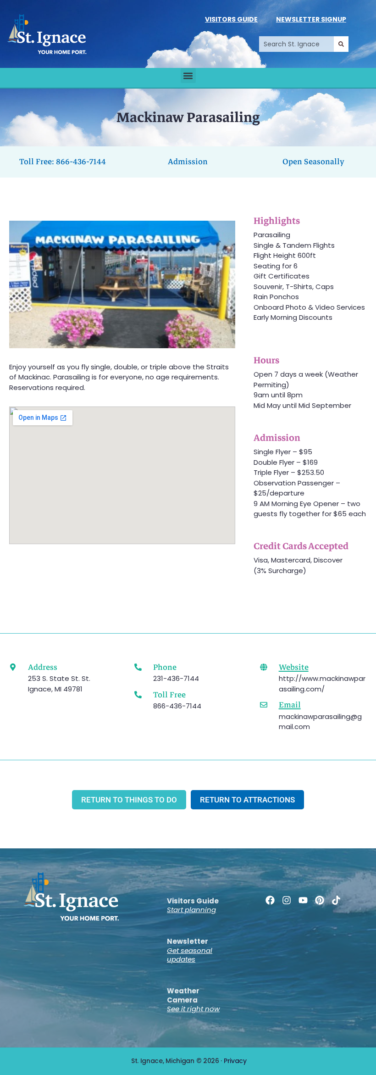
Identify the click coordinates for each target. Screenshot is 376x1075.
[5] (141, 340)
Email (290, 705)
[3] (122, 340)
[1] (103, 340)
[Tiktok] (336, 900)
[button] (188, 75)
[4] (132, 340)
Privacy (235, 1060)
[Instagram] (286, 900)
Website (294, 667)
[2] (113, 340)
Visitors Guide (231, 19)
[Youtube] (303, 900)
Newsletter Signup (311, 19)
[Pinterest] (319, 900)
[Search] (341, 44)
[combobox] (296, 44)
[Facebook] (270, 900)
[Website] (263, 667)
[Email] (263, 704)
